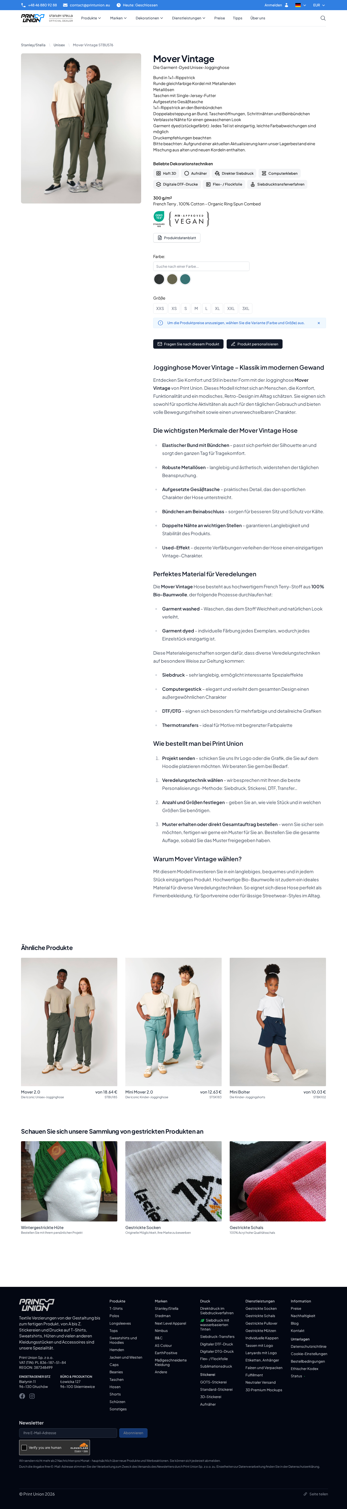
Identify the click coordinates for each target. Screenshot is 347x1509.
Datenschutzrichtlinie (308, 1346)
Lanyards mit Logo (261, 1353)
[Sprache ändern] (301, 5)
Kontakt (298, 1330)
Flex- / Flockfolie (214, 1358)
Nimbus (161, 1330)
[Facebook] (22, 1396)
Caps (114, 1364)
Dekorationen (147, 18)
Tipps (237, 18)
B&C (159, 1338)
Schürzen (117, 1401)
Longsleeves (120, 1323)
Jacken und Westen (126, 1357)
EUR (316, 5)
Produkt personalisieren (257, 344)
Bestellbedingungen (308, 1361)
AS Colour (163, 1345)
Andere (161, 1372)
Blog (295, 1323)
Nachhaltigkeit (303, 1316)
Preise (219, 18)
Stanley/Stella (33, 45)
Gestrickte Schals (260, 1316)
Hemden (117, 1350)
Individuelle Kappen (262, 1338)
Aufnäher (208, 1404)
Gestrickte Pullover (261, 1323)
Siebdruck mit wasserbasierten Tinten (214, 1324)
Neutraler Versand (260, 1382)
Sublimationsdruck (216, 1366)
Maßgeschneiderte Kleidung (171, 1362)
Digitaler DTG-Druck (217, 1351)
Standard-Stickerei (216, 1389)
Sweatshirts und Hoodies (123, 1340)
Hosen (115, 1387)
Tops (114, 1330)
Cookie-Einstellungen (309, 1354)
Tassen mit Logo (259, 1345)
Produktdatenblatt (180, 238)
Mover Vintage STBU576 (93, 45)
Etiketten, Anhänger (262, 1360)
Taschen (117, 1379)
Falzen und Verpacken (264, 1367)
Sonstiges (118, 1409)
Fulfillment (254, 1375)
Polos (114, 1316)
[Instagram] (32, 1396)
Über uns (257, 18)
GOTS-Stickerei (213, 1382)
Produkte (89, 18)
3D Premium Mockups (263, 1390)
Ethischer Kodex (304, 1368)
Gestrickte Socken (261, 1308)
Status (298, 1376)
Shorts (115, 1394)
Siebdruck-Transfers (217, 1336)
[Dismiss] (319, 323)
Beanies (116, 1372)
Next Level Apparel (170, 1323)
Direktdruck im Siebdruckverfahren (217, 1310)
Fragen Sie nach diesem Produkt (191, 344)
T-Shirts (116, 1308)
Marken (116, 18)
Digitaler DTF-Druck (216, 1344)
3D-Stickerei (210, 1397)
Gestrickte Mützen (260, 1330)
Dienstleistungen (186, 18)
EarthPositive (166, 1353)
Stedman (163, 1316)
